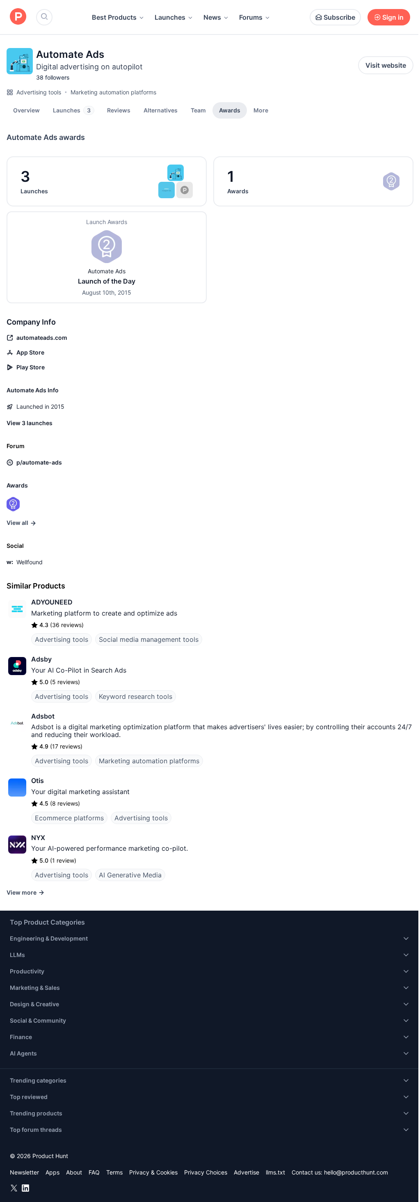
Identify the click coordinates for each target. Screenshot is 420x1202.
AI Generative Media (130, 875)
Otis (37, 780)
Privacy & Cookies (153, 1172)
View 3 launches (29, 422)
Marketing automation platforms (113, 92)
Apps (52, 1172)
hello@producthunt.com (356, 1172)
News (212, 17)
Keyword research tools (135, 696)
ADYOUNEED (52, 602)
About (74, 1172)
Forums (250, 17)
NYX (38, 837)
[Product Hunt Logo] (18, 17)
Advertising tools (38, 92)
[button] (261, 110)
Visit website (385, 65)
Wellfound (29, 562)
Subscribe (339, 17)
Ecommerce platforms (69, 818)
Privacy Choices (205, 1172)
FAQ (94, 1172)
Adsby (41, 659)
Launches (170, 17)
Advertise (246, 1172)
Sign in (393, 17)
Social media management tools (149, 639)
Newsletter (24, 1172)
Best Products (114, 17)
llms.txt (275, 1172)
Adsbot (43, 716)
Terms (114, 1172)
